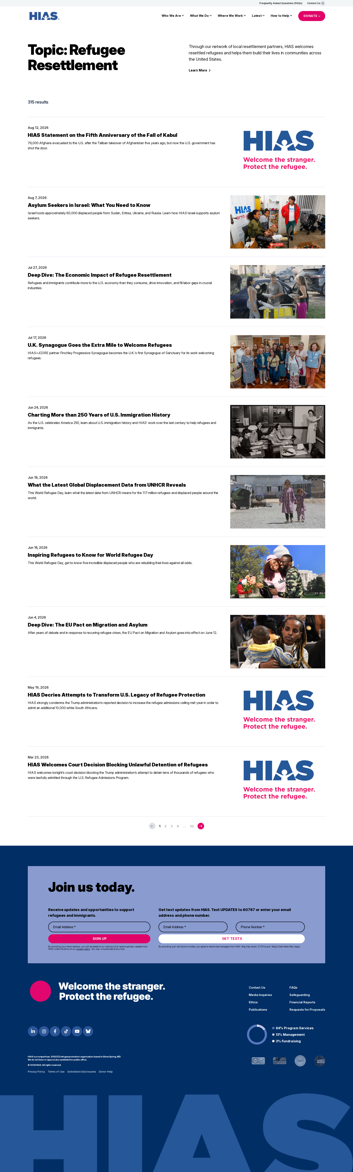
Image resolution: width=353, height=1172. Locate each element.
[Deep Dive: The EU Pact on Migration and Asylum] (277, 641)
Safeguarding (299, 995)
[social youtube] (77, 1031)
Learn (198, 70)
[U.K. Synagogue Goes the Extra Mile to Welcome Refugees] (277, 362)
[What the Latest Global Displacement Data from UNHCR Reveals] (277, 502)
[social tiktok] (66, 1031)
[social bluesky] (88, 1031)
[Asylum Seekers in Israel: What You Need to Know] (277, 222)
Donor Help (106, 1071)
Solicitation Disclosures (81, 1071)
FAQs (293, 987)
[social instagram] (44, 1031)
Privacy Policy (36, 1071)
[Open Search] (322, 3)
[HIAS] (97, 991)
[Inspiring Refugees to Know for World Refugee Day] (277, 572)
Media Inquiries (260, 995)
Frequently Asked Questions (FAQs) (280, 3)
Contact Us (313, 3)
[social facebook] (55, 1031)
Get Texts (232, 939)
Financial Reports (302, 1002)
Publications (258, 1009)
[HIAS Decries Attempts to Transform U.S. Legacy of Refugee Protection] (277, 711)
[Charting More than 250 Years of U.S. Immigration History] (277, 431)
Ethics (253, 1002)
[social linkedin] (33, 1031)
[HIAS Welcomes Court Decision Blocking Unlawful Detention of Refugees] (277, 781)
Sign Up (100, 939)
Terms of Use (56, 1071)
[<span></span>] (201, 826)
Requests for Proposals (307, 1009)
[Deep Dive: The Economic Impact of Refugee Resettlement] (277, 292)
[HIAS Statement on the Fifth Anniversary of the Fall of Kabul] (277, 152)
